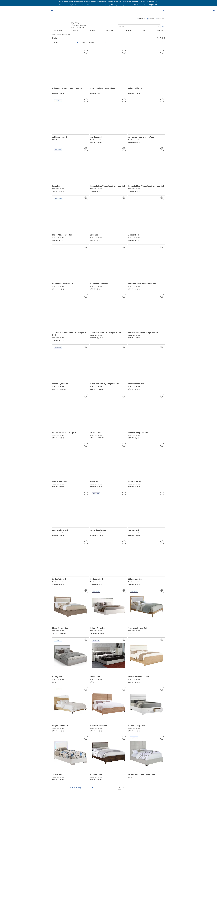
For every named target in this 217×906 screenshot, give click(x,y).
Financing (160, 30)
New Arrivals (58, 30)
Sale (144, 30)
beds (69, 34)
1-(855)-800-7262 (152, 1)
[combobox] (82, 788)
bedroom (64, 34)
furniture (58, 34)
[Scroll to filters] (214, 895)
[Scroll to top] (214, 891)
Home (53, 34)
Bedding (92, 30)
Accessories (110, 30)
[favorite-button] (86, 52)
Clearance (129, 30)
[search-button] (158, 26)
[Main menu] (3, 10)
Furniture (76, 30)
